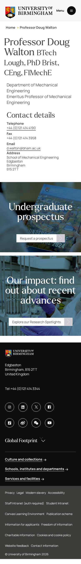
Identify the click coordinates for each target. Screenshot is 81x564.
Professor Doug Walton (38, 27)
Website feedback (17, 546)
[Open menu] (71, 10)
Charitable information (20, 535)
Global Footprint (21, 440)
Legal (20, 493)
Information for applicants (22, 524)
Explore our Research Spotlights (36, 322)
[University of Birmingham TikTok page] (9, 422)
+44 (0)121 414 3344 (25, 388)
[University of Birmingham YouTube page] (49, 422)
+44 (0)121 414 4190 (21, 128)
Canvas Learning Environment (24, 514)
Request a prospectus (36, 238)
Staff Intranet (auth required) (24, 503)
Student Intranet (57, 503)
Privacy (10, 493)
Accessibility (56, 493)
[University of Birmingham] (29, 10)
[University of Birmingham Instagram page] (9, 407)
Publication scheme (59, 514)
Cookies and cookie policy (54, 535)
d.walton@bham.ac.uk (23, 148)
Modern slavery (36, 493)
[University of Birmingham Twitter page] (36, 407)
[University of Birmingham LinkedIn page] (22, 407)
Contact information (44, 546)
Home (10, 27)
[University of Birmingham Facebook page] (49, 407)
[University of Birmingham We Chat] (36, 422)
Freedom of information (56, 524)
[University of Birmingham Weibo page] (22, 422)
